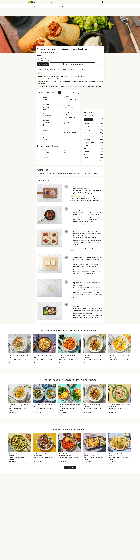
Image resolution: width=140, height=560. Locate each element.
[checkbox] (37, 55)
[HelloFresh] (31, 2)
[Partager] (101, 64)
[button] (59, 92)
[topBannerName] (70, 12)
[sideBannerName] (93, 98)
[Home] (35, 6)
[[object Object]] (97, 64)
